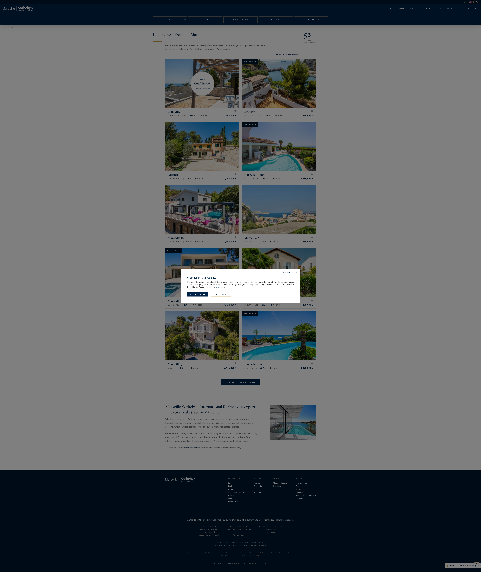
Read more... (220, 287)
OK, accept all (197, 294)
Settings (221, 294)
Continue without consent (285, 272)
